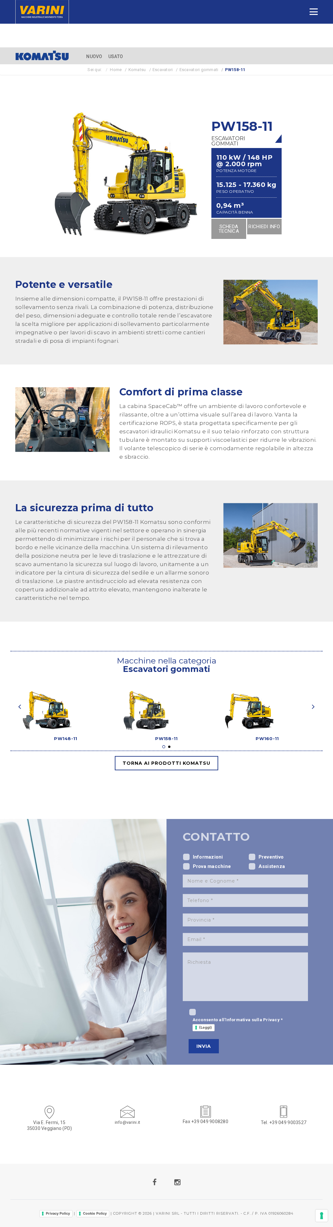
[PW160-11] (267, 702)
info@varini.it (127, 1122)
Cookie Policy (95, 1213)
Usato (115, 56)
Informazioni (208, 857)
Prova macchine (212, 866)
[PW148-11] (66, 702)
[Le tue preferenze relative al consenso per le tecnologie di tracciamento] (321, 1215)
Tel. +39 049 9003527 (283, 1122)
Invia (203, 1046)
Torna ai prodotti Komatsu (166, 763)
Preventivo (271, 857)
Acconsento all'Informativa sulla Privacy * (238, 1023)
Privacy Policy (58, 1213)
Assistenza (272, 866)
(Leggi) (205, 1027)
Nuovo (94, 56)
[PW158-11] (166, 702)
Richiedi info (264, 226)
